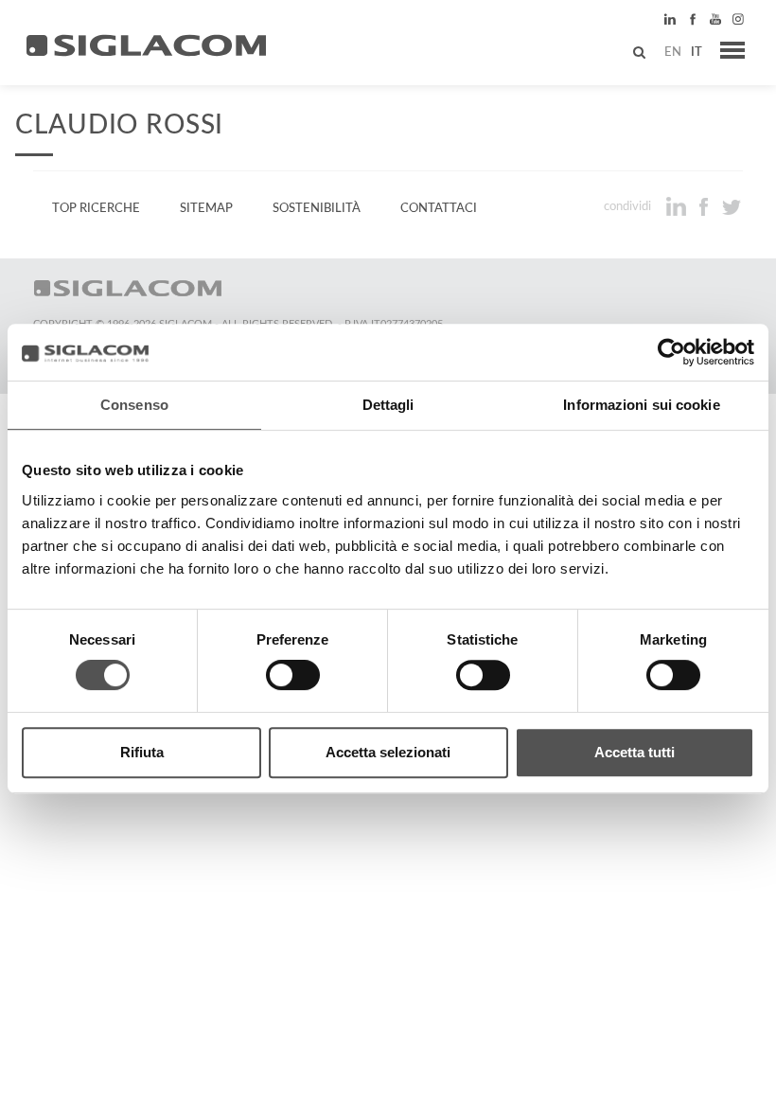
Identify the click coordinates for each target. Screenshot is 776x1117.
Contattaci (438, 208)
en (672, 52)
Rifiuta (142, 752)
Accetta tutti (634, 752)
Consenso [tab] (134, 405)
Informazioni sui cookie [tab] (641, 405)
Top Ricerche (96, 208)
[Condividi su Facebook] (705, 206)
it (696, 52)
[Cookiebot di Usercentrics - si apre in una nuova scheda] (671, 352)
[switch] (293, 675)
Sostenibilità (317, 208)
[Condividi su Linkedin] (678, 206)
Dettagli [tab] (388, 405)
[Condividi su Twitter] (731, 206)
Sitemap (206, 208)
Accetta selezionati (388, 752)
